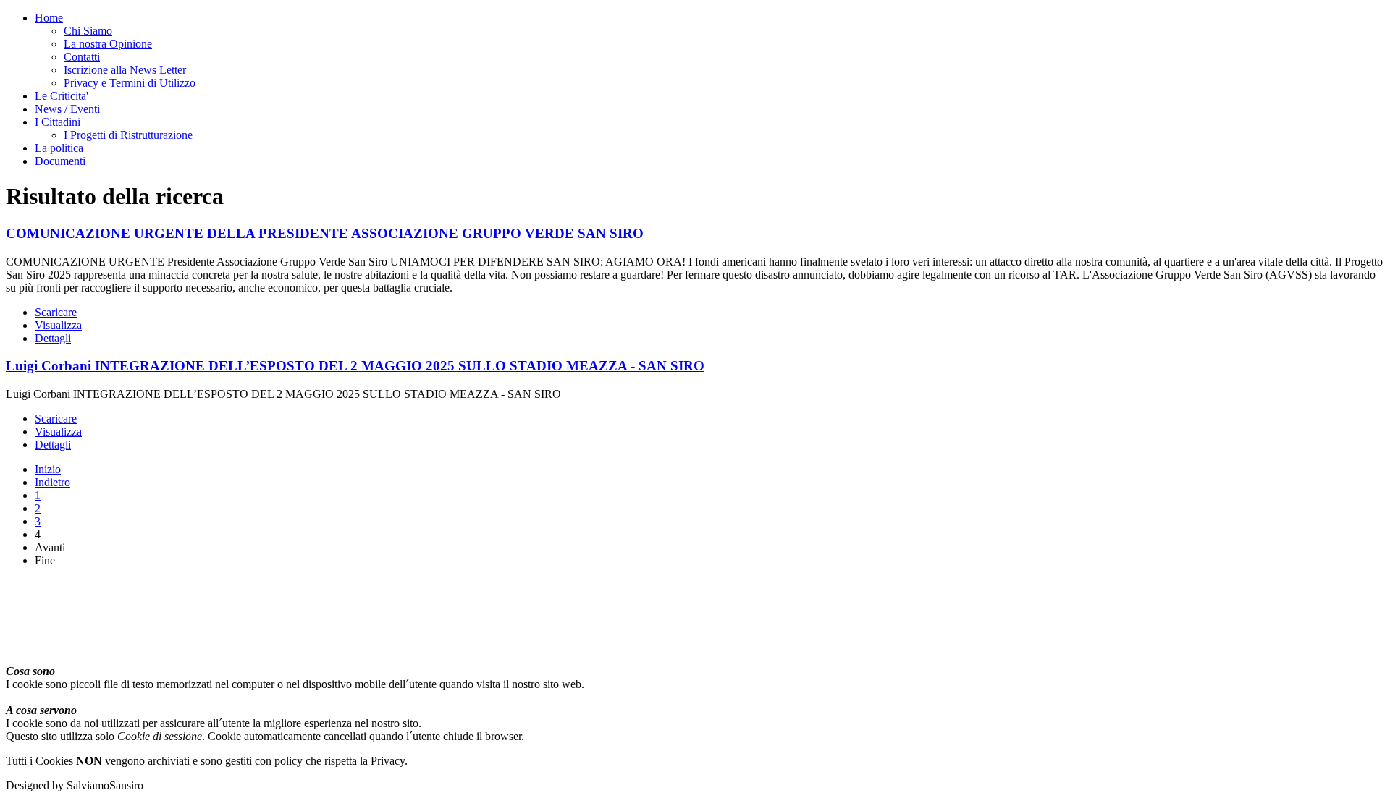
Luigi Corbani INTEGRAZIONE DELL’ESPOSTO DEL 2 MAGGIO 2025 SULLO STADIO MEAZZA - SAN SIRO (355, 365)
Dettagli (53, 338)
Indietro (52, 482)
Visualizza (58, 325)
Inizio (48, 469)
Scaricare (56, 312)
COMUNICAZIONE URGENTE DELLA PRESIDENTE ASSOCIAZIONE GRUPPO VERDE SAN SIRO (325, 233)
